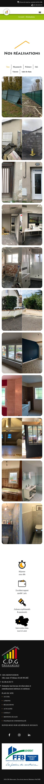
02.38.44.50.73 (38, 5)
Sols (36, 67)
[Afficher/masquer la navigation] (39, 12)
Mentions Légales (11, 717)
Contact (7, 713)
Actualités (8, 709)
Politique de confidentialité (15, 721)
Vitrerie (15, 72)
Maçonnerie (17, 67)
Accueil (7, 697)
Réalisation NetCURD (34, 779)
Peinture (28, 67)
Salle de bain (27, 72)
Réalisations (9, 705)
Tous (8, 67)
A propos (7, 701)
